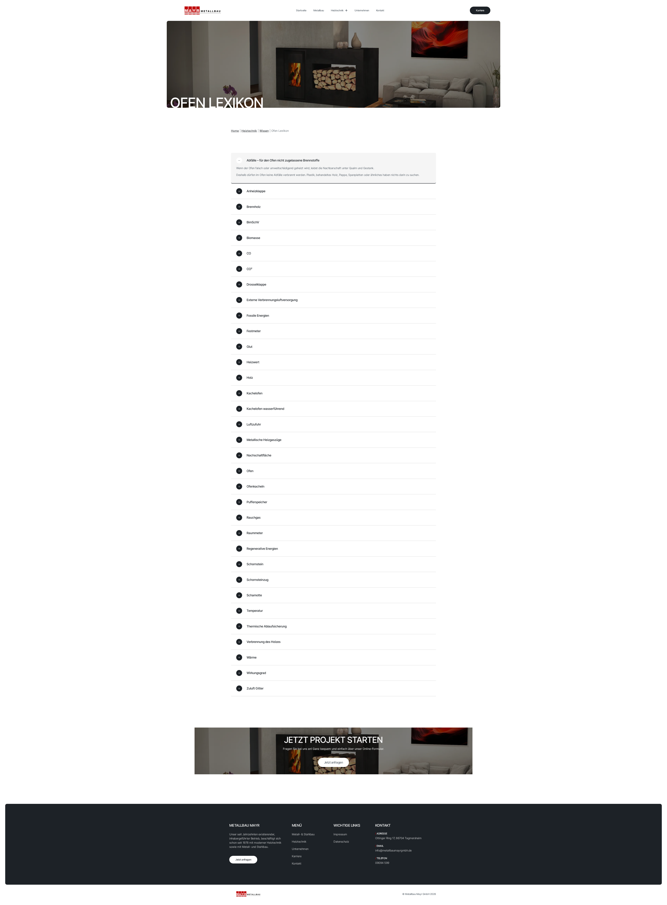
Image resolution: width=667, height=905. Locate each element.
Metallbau (318, 10)
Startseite (301, 10)
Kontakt (380, 10)
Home (235, 130)
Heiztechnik (337, 10)
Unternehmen (362, 10)
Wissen (264, 130)
